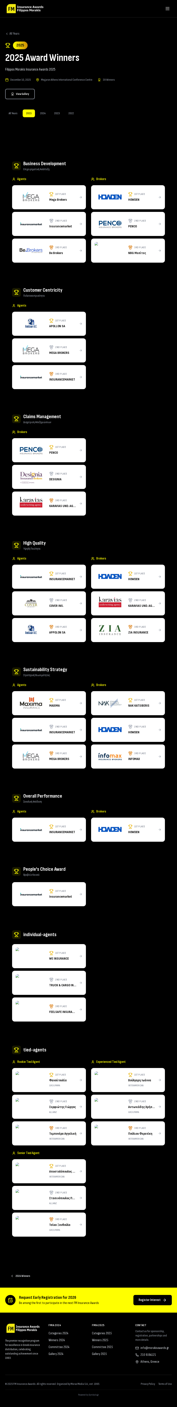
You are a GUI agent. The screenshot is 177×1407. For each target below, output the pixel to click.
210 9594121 (148, 1355)
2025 (29, 113)
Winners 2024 (57, 1340)
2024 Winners (23, 1276)
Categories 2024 (58, 1333)
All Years (14, 34)
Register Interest (150, 1300)
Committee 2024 (59, 1347)
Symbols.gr (94, 1394)
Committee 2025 (102, 1347)
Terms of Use (165, 1384)
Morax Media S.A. (79, 1384)
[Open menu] (167, 8)
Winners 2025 (100, 1340)
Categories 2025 (102, 1333)
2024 (43, 113)
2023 (57, 113)
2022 (71, 113)
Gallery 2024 (56, 1354)
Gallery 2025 (99, 1354)
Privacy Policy (148, 1384)
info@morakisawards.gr (155, 1348)
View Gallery (22, 94)
